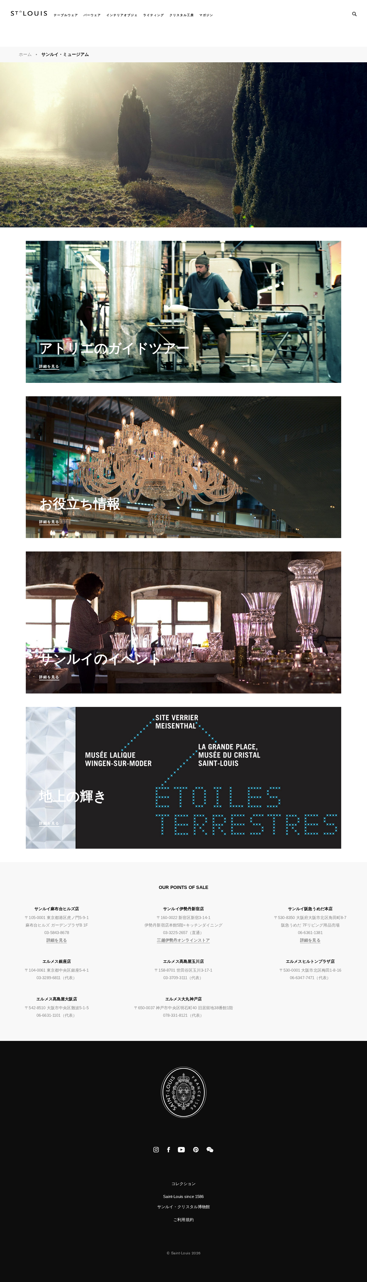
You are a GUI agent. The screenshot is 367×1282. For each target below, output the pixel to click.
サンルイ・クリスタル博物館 (183, 1206)
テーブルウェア (66, 15)
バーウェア (92, 15)
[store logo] (29, 14)
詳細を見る (56, 940)
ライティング (153, 15)
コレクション (183, 1183)
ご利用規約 (183, 1219)
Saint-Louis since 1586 (183, 1196)
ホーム (25, 54)
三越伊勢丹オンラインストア (183, 940)
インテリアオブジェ (122, 15)
